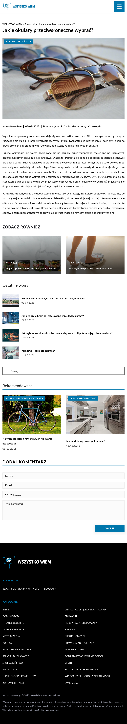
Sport (68, 662)
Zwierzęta (71, 682)
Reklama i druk (75, 649)
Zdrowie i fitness (13, 682)
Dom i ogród (10, 616)
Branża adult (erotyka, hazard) (86, 609)
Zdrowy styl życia (18, 41)
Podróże (8, 642)
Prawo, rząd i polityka (79, 642)
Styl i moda (9, 669)
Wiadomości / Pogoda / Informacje (87, 676)
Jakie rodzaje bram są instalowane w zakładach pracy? (52, 315)
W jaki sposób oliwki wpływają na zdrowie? (32, 268)
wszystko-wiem (12, 126)
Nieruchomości (75, 636)
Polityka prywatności (25, 588)
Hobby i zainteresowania (81, 622)
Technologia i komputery (19, 676)
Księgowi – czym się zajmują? (38, 350)
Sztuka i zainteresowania (81, 669)
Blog (5, 588)
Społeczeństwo (12, 662)
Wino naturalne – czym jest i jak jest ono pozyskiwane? (53, 298)
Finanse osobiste (13, 622)
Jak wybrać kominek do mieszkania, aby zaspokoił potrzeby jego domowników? (67, 333)
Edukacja (71, 616)
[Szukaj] (6, 371)
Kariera (70, 629)
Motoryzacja (11, 636)
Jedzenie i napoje (13, 629)
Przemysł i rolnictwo (16, 649)
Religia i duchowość (15, 656)
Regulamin (50, 588)
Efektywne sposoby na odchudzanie (90, 268)
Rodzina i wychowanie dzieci (84, 656)
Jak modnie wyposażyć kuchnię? (85, 440)
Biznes (6, 609)
